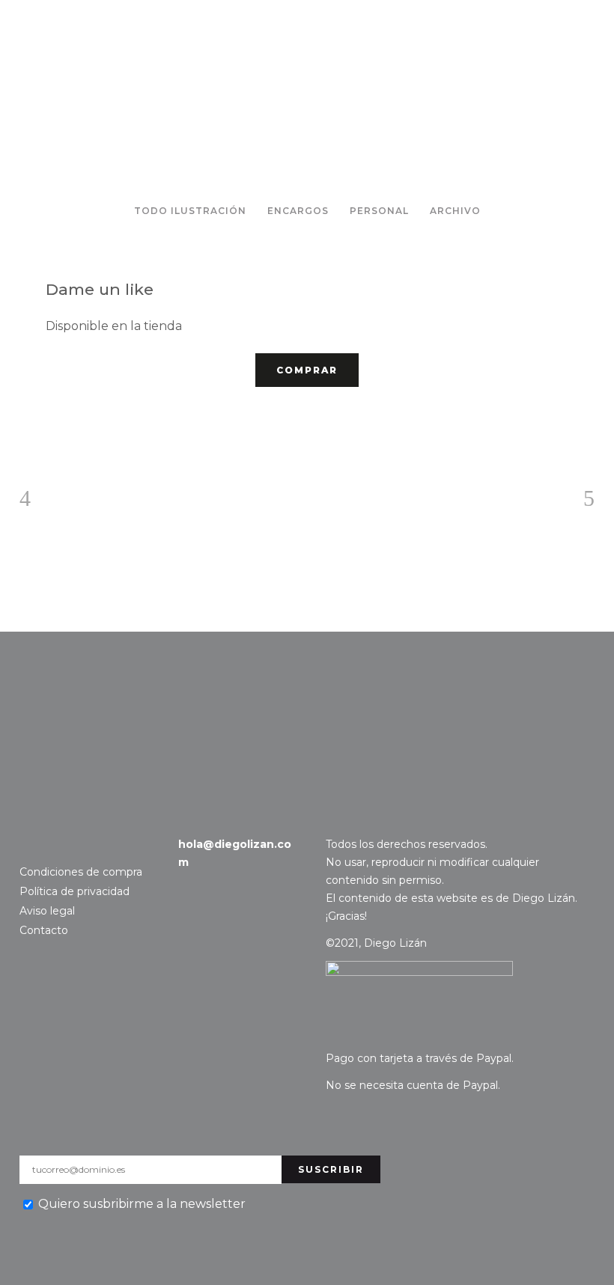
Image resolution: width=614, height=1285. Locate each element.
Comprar (307, 370)
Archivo (455, 210)
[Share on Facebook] (53, 418)
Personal (379, 210)
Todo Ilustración (190, 210)
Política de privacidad (74, 891)
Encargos (298, 210)
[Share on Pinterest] (101, 418)
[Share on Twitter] (77, 418)
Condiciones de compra (80, 872)
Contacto (72, 703)
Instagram (29, 845)
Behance (51, 845)
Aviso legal (47, 911)
